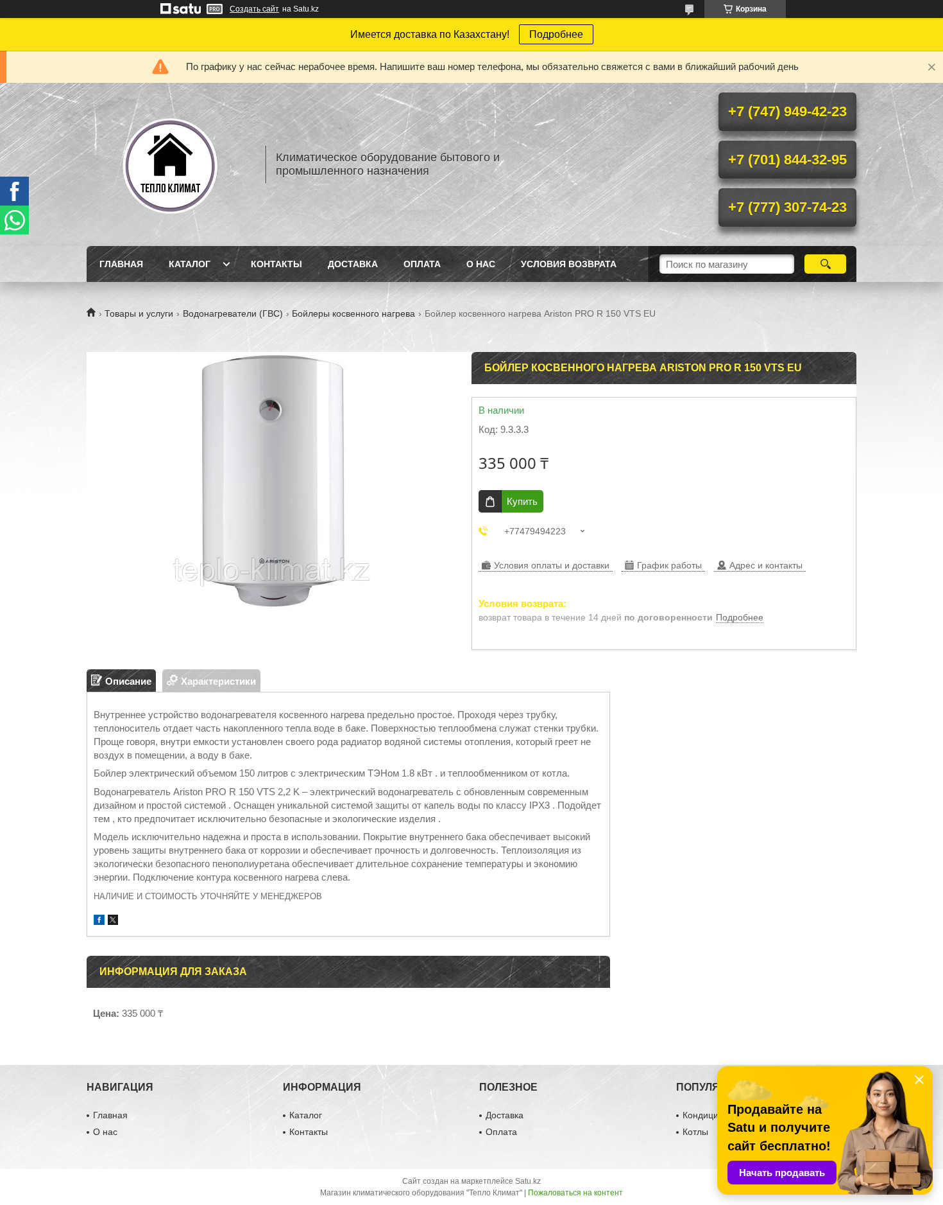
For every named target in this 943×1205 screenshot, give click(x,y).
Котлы (695, 1132)
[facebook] (99, 921)
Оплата (422, 264)
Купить (522, 501)
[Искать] (825, 264)
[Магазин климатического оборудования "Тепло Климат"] (170, 164)
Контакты (276, 264)
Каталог (189, 264)
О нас (480, 264)
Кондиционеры (714, 1115)
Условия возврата (568, 264)
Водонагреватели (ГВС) (233, 313)
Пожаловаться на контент (575, 1192)
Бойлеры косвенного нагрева (353, 313)
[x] (113, 921)
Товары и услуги (139, 313)
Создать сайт (254, 8)
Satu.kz (528, 1181)
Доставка (353, 264)
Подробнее (556, 34)
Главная (121, 264)
